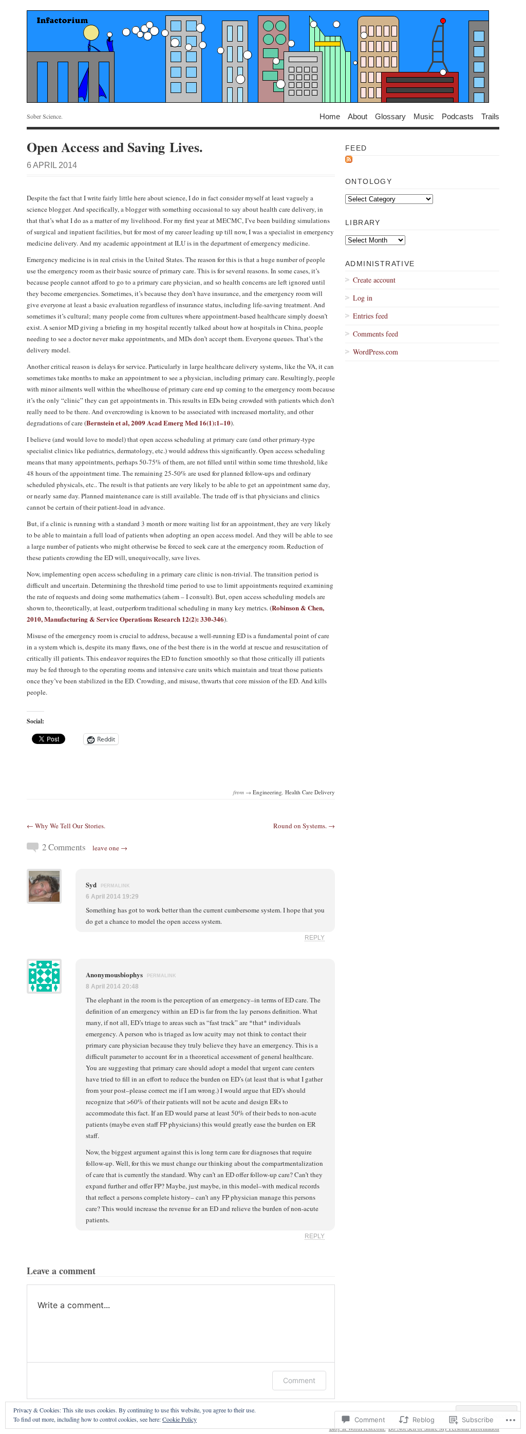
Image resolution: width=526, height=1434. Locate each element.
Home (330, 115)
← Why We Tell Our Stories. (66, 825)
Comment (299, 1380)
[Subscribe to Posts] (348, 160)
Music (424, 115)
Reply (315, 937)
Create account (374, 280)
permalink (115, 885)
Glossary (390, 115)
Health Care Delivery (310, 792)
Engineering (267, 792)
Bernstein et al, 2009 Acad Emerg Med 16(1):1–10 (158, 422)
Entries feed (370, 316)
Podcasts (458, 115)
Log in (362, 298)
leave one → (109, 847)
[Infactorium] (263, 56)
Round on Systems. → (304, 825)
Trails (490, 115)
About (357, 115)
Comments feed (375, 334)
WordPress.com (375, 352)
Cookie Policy (179, 1419)
